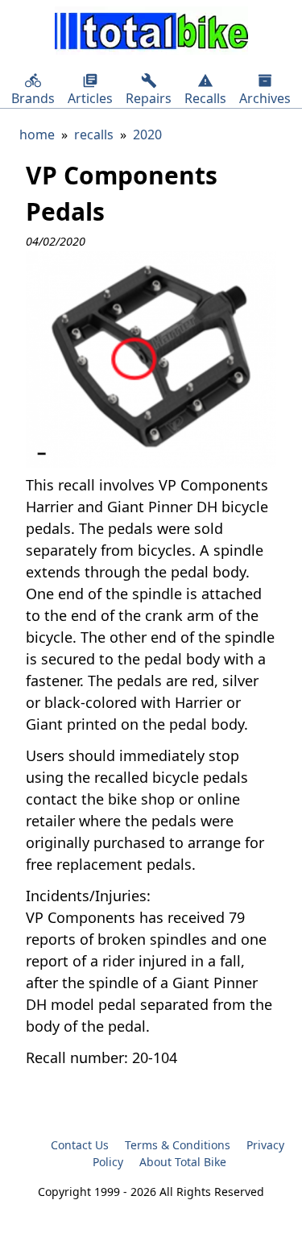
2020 (147, 134)
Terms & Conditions (177, 1144)
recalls (94, 134)
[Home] (151, 33)
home (37, 134)
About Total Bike (182, 1161)
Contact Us (80, 1144)
